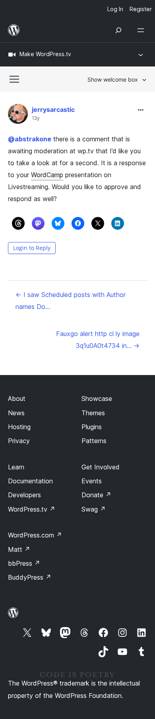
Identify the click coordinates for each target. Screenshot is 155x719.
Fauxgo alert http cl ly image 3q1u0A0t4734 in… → (98, 340)
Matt (19, 549)
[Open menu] (142, 30)
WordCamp (47, 175)
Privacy (19, 441)
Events (91, 481)
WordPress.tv (31, 509)
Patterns (94, 441)
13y (36, 118)
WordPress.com (35, 535)
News (16, 413)
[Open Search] (118, 30)
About (16, 398)
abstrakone (29, 139)
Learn (16, 467)
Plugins (91, 427)
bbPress (24, 563)
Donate (96, 495)
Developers (24, 495)
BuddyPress (29, 577)
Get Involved (100, 467)
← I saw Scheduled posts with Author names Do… (70, 301)
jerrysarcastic (53, 109)
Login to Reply (31, 248)
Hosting (19, 427)
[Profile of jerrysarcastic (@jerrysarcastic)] (18, 115)
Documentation (30, 481)
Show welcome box (112, 79)
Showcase (96, 398)
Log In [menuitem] (115, 9)
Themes (93, 413)
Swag (93, 509)
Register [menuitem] (141, 9)
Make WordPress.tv (45, 54)
